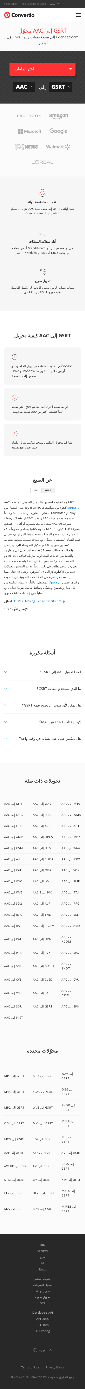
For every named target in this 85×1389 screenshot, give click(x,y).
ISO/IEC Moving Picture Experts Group (39, 601)
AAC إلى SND (42, 914)
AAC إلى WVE (13, 892)
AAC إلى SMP (70, 881)
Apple (53, 582)
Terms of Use (30, 1367)
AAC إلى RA (12, 926)
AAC (36, 490)
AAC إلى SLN (70, 914)
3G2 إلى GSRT (42, 1139)
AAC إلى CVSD (43, 979)
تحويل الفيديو (42, 1279)
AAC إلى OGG (13, 815)
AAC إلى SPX (70, 952)
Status (42, 1269)
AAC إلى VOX (70, 870)
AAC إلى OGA (42, 870)
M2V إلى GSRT (14, 1209)
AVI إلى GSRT (42, 1166)
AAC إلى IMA (13, 914)
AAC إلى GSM (13, 848)
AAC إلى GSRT (43, 1006)
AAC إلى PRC (70, 903)
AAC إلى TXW (70, 859)
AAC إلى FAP (41, 993)
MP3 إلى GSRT (14, 1076)
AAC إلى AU (12, 859)
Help (43, 1263)
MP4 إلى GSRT (43, 1076)
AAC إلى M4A (70, 804)
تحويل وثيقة (42, 1291)
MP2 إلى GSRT (14, 1107)
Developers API (42, 1312)
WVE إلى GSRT (43, 1107)
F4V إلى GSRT (71, 1180)
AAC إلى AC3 (41, 826)
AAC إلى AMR (13, 837)
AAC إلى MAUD (43, 966)
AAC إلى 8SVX (42, 892)
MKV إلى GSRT (43, 1123)
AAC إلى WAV (42, 804)
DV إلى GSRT (42, 1180)
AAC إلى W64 (70, 848)
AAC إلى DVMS (43, 939)
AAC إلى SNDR (14, 966)
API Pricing (42, 1331)
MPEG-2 (73, 507)
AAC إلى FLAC (14, 826)
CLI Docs (43, 1325)
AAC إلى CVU (70, 979)
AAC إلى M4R (42, 815)
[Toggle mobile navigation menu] (78, 15)
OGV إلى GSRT (14, 1123)
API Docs (42, 1319)
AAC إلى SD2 (13, 903)
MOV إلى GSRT (14, 1139)
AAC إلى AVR (41, 903)
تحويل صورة (42, 1297)
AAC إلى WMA (71, 815)
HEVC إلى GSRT (43, 1193)
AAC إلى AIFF (70, 826)
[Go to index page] (19, 14)
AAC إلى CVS (12, 979)
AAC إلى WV (41, 881)
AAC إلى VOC (13, 881)
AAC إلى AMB (70, 926)
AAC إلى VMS (13, 993)
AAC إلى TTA (70, 892)
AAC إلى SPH (70, 1006)
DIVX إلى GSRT (14, 1180)
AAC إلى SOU (13, 1006)
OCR (43, 1303)
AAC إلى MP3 (13, 804)
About (43, 1245)
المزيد (53, 4)
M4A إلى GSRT (14, 1092)
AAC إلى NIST (13, 1017)
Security (42, 1251)
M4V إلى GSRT (43, 1209)
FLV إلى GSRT (13, 1193)
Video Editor (11, 4)
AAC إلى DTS (42, 848)
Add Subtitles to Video (34, 4)
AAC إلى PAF (13, 939)
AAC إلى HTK (13, 952)
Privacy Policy (55, 1367)
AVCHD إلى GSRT (16, 1166)
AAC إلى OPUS (43, 837)
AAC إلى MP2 (70, 837)
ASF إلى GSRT (42, 1153)
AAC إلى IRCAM (43, 926)
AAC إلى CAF (13, 870)
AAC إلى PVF (41, 952)
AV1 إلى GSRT (71, 1153)
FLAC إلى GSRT (43, 1092)
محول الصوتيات (42, 1285)
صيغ (42, 1257)
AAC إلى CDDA (43, 859)
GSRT (48, 490)
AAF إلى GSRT (14, 1153)
